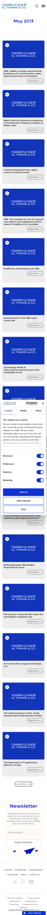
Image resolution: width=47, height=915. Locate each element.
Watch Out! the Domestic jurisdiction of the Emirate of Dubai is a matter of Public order (23, 123)
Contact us (34, 875)
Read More (34, 81)
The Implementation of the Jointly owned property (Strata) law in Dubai (23, 714)
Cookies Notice (31, 901)
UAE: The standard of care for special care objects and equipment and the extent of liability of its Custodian (23, 221)
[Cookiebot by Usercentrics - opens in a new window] (27, 403)
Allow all (23, 492)
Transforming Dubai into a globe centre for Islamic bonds (21, 170)
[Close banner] (43, 403)
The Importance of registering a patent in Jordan (20, 763)
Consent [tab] (8, 410)
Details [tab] (23, 410)
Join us (23, 875)
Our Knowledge (36, 870)
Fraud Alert (14, 904)
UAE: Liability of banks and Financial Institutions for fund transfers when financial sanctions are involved (22, 73)
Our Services (20, 870)
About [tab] (38, 410)
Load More (21, 784)
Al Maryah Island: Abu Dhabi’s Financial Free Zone (19, 566)
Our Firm (8, 870)
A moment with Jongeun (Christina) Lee (22, 664)
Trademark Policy (30, 904)
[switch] (40, 464)
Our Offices (12, 875)
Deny (23, 509)
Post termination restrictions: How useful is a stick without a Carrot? (22, 516)
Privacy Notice (34, 898)
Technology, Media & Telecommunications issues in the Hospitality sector (22, 370)
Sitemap (23, 907)
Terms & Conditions (15, 898)
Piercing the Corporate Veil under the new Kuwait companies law (23, 615)
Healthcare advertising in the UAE (21, 268)
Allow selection (24, 501)
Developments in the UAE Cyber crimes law (20, 319)
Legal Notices (14, 901)
